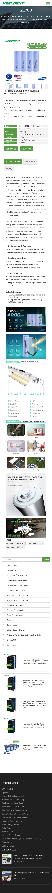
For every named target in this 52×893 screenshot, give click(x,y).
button (46, 559)
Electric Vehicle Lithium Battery (18, 605)
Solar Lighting (12, 645)
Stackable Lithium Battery (16, 590)
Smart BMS (11, 640)
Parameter (30, 161)
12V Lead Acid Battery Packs (18, 595)
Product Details (13, 161)
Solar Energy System (15, 615)
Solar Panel (11, 620)
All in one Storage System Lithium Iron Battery (24, 635)
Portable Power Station (16, 610)
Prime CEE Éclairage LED (17, 575)
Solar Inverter (12, 625)
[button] (46, 86)
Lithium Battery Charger (16, 630)
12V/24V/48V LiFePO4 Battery (18, 600)
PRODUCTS (15, 17)
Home (4, 17)
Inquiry (9, 168)
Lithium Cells (12, 565)
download (26, 149)
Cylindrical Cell (32, 17)
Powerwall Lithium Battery (17, 580)
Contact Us (10, 149)
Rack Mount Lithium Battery (17, 585)
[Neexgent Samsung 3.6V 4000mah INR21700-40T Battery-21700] (14, 2)
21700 (45, 17)
